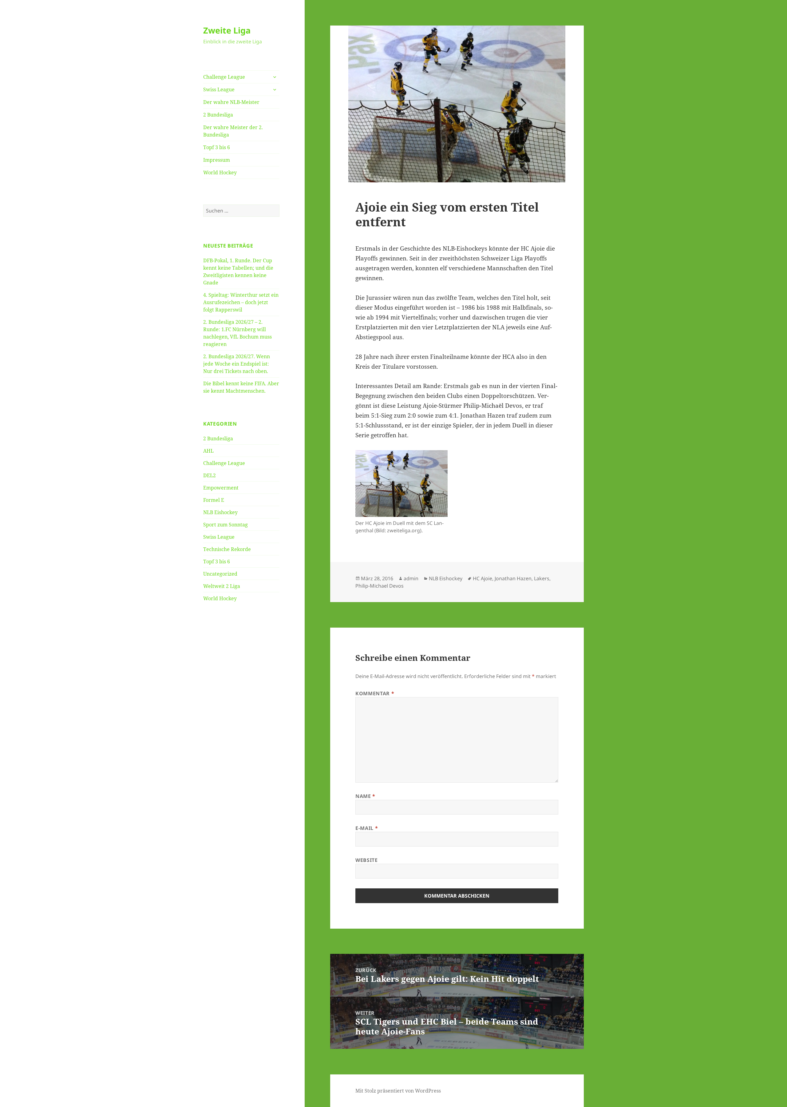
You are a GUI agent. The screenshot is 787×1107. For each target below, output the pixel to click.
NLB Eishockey (220, 512)
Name (365, 796)
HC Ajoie (482, 578)
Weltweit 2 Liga (221, 586)
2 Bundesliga (218, 114)
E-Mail (366, 828)
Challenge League (224, 76)
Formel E (213, 500)
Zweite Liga (227, 30)
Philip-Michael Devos (379, 585)
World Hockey (220, 172)
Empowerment (221, 487)
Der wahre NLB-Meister (231, 102)
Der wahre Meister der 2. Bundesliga (233, 131)
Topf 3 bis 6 (216, 147)
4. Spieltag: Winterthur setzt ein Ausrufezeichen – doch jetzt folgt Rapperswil (241, 302)
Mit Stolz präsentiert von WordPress (398, 1090)
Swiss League (219, 89)
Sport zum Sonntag (225, 524)
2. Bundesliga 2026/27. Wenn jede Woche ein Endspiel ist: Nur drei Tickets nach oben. (236, 364)
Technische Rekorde (227, 549)
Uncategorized (220, 573)
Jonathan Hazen (513, 578)
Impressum (216, 160)
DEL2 (209, 475)
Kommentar (374, 693)
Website (366, 860)
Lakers (541, 578)
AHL (208, 450)
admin (411, 578)
